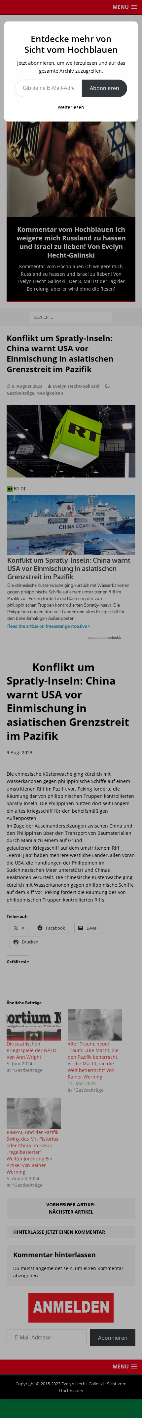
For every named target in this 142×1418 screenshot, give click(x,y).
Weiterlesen (71, 107)
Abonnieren (104, 88)
